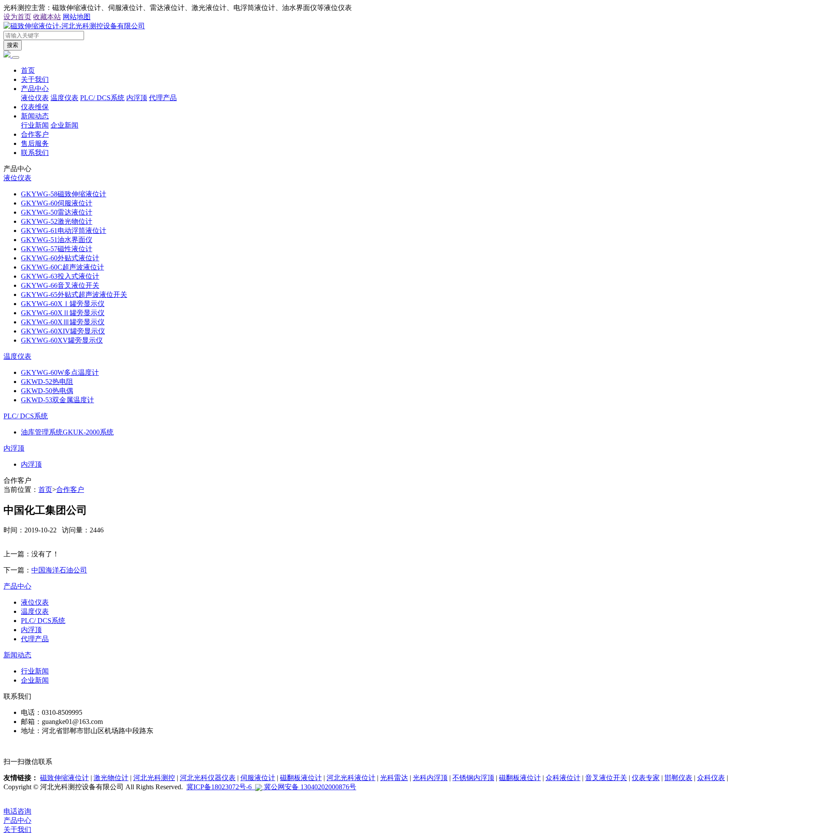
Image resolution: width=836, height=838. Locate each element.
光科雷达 (394, 777)
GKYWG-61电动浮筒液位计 (63, 230)
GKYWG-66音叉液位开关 (60, 285)
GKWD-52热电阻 (47, 381)
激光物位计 (111, 777)
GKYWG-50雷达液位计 (56, 212)
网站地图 (77, 16)
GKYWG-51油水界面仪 (56, 239)
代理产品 (163, 97)
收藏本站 (47, 16)
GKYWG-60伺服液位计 (56, 203)
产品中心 (35, 88)
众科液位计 (563, 777)
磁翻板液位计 (301, 777)
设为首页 (17, 16)
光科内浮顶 (430, 777)
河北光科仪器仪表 (208, 777)
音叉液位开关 (606, 777)
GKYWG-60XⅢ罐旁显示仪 (62, 322)
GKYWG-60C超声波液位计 (62, 267)
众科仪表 (711, 777)
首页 (28, 70)
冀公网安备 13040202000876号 (309, 787)
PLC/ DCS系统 (102, 97)
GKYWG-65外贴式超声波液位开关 (74, 294)
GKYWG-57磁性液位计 (56, 248)
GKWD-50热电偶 (47, 390)
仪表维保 (35, 107)
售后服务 (35, 143)
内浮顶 (136, 97)
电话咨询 (17, 811)
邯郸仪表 (678, 777)
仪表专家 (646, 777)
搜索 (12, 45)
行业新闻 (35, 125)
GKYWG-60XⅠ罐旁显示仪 (62, 303)
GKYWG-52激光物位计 (56, 221)
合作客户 (35, 134)
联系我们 (35, 152)
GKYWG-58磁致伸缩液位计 (63, 194)
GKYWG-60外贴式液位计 (60, 258)
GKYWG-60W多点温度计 (60, 372)
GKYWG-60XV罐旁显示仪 (62, 340)
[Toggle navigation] (15, 57)
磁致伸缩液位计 (64, 777)
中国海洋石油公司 (59, 570)
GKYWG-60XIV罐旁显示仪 (63, 331)
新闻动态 (35, 116)
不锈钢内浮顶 (473, 777)
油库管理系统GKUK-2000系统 (67, 432)
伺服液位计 (257, 777)
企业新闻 (64, 125)
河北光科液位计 (351, 777)
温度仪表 (64, 97)
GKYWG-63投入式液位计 (60, 276)
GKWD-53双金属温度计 (57, 400)
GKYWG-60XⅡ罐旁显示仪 (62, 312)
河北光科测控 (154, 777)
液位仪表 (35, 97)
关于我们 (35, 79)
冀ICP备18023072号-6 (220, 787)
